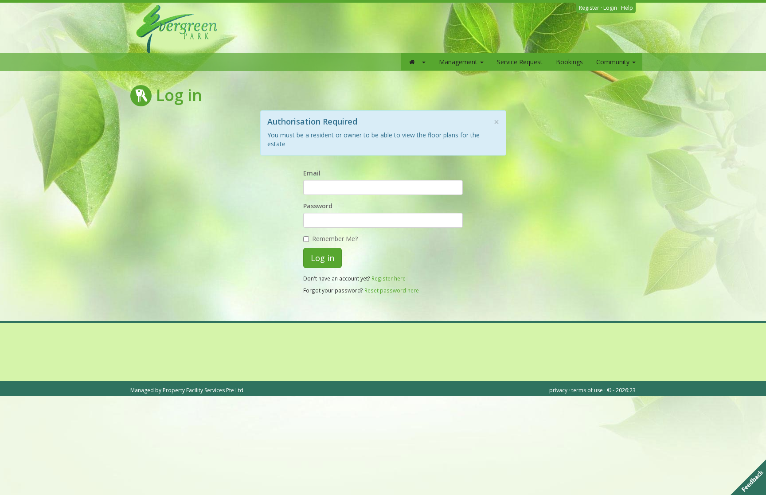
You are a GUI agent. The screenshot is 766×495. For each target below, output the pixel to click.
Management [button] (459, 62)
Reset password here (391, 290)
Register (589, 8)
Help (627, 8)
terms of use (587, 390)
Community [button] (613, 62)
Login (610, 8)
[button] (416, 61)
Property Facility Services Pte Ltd (203, 390)
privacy (558, 390)
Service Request (520, 62)
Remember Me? (335, 238)
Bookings (569, 62)
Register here (388, 278)
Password (317, 206)
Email (311, 173)
